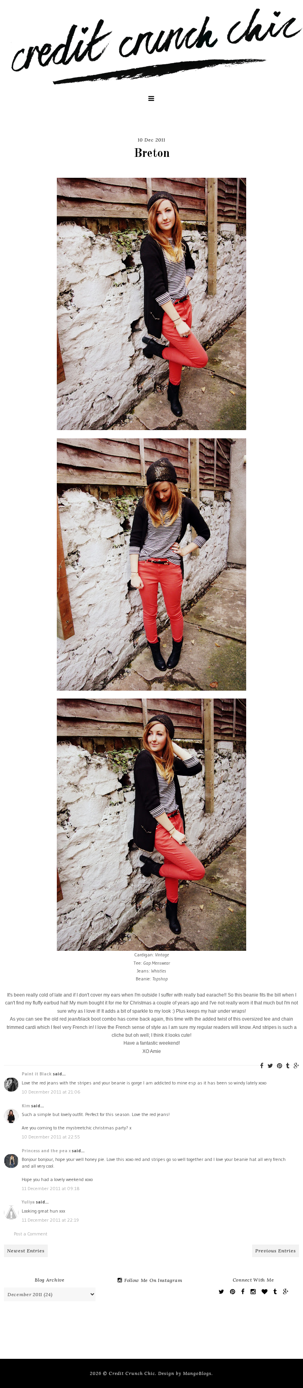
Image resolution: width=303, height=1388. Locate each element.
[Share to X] (270, 1065)
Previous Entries (275, 1251)
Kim (26, 1106)
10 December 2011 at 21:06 (51, 1092)
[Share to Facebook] (262, 1065)
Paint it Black (37, 1074)
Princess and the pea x (46, 1150)
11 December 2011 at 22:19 (50, 1220)
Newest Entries (26, 1251)
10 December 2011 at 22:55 (51, 1137)
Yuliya (28, 1202)
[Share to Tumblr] (288, 1065)
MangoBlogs (197, 1373)
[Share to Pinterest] (279, 1065)
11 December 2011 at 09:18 (51, 1188)
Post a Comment (30, 1234)
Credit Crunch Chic (132, 1373)
